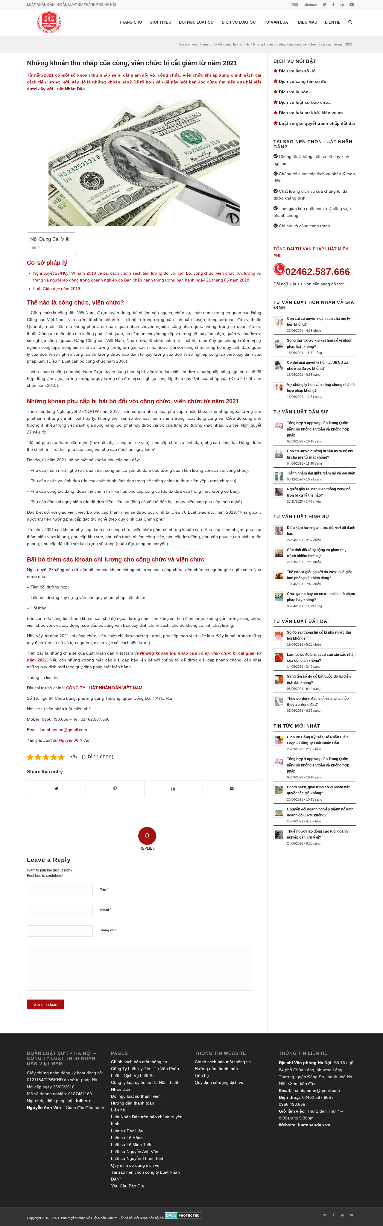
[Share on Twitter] (56, 789)
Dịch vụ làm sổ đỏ (297, 71)
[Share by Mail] (232, 789)
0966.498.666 (292, 1104)
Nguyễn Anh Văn (75, 740)
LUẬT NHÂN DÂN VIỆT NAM (114, 687)
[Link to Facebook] (333, 4)
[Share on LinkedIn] (174, 789)
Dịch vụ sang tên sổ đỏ (302, 81)
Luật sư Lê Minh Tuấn (132, 1144)
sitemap (310, 4)
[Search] (350, 22)
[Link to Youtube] (351, 4)
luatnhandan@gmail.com (316, 1090)
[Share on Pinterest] (115, 789)
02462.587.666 (316, 1097)
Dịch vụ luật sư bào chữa (305, 102)
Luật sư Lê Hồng (127, 1137)
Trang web (108, 930)
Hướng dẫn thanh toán (132, 1103)
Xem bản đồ (301, 1083)
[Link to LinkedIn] (342, 4)
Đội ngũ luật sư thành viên (136, 1096)
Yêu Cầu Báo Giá (127, 1186)
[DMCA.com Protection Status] (183, 1218)
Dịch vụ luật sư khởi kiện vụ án (311, 112)
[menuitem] (294, 4)
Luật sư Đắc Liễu (127, 1130)
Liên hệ (118, 1110)
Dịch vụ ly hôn (293, 91)
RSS (294, 4)
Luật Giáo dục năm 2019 (56, 288)
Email (105, 909)
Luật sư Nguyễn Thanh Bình (138, 1158)
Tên (104, 889)
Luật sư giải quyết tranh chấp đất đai (317, 123)
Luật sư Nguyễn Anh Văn (134, 1151)
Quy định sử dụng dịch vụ (135, 1165)
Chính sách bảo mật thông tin (139, 1061)
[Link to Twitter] (324, 4)
